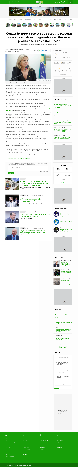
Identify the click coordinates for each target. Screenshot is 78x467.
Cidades (66, 19)
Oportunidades (42, 19)
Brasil (71, 19)
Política (35, 19)
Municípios (59, 257)
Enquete (58, 352)
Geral (15, 19)
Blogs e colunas (61, 208)
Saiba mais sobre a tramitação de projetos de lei (20, 158)
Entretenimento (28, 19)
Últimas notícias (61, 99)
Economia (49, 19)
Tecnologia (9, 19)
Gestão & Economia (58, 19)
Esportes (20, 19)
